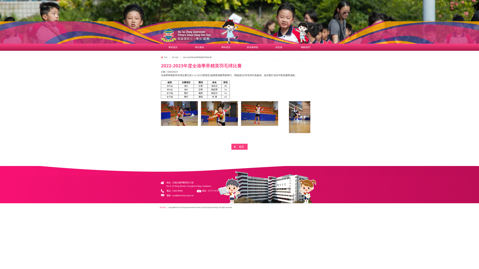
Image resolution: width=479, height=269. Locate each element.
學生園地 (199, 47)
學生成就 (175, 57)
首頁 (165, 57)
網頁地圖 (163, 207)
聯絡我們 (305, 47)
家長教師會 (252, 47)
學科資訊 (225, 47)
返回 (241, 146)
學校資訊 (172, 47)
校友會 (279, 47)
